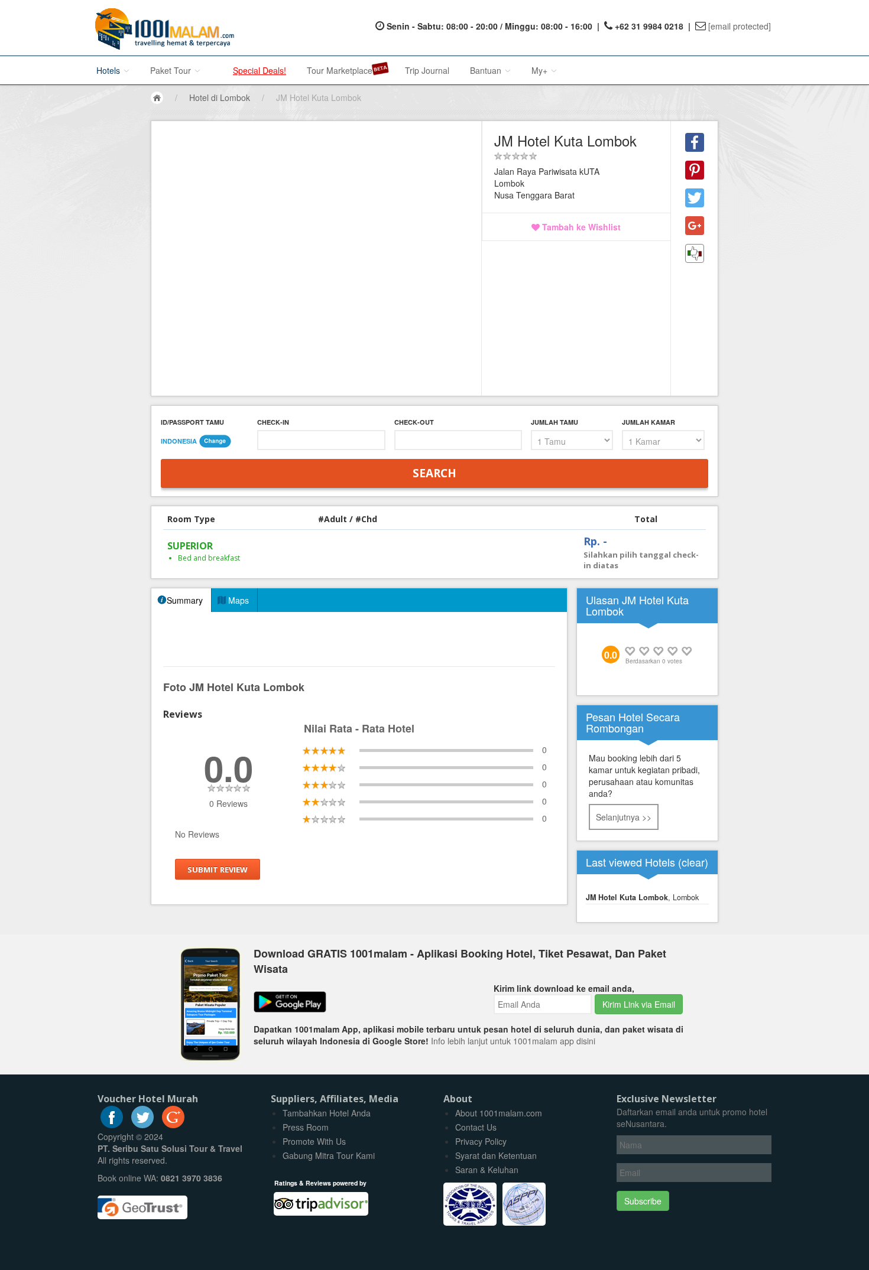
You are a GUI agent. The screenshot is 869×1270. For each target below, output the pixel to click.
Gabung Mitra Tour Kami (329, 1155)
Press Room (306, 1127)
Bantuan (487, 70)
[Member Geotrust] (142, 1203)
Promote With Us (314, 1141)
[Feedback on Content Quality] (694, 253)
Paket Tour (171, 70)
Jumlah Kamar (648, 422)
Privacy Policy (481, 1141)
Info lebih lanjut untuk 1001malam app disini (513, 1041)
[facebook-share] (694, 142)
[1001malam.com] (161, 28)
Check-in (273, 422)
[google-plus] (173, 1125)
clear (693, 862)
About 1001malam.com (498, 1113)
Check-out (414, 422)
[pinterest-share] (694, 170)
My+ (540, 70)
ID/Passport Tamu (192, 422)
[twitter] (142, 1125)
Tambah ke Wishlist (580, 227)
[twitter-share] (694, 197)
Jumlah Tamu (554, 422)
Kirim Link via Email (638, 1004)
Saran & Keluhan (486, 1169)
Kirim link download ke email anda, (564, 988)
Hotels (109, 70)
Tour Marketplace (339, 70)
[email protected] (739, 26)
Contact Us (476, 1127)
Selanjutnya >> (623, 817)
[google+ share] (694, 225)
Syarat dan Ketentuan (496, 1155)
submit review (217, 869)
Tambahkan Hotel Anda (327, 1113)
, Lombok (642, 897)
